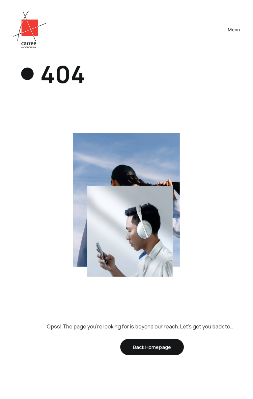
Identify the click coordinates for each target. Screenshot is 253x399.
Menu (234, 29)
